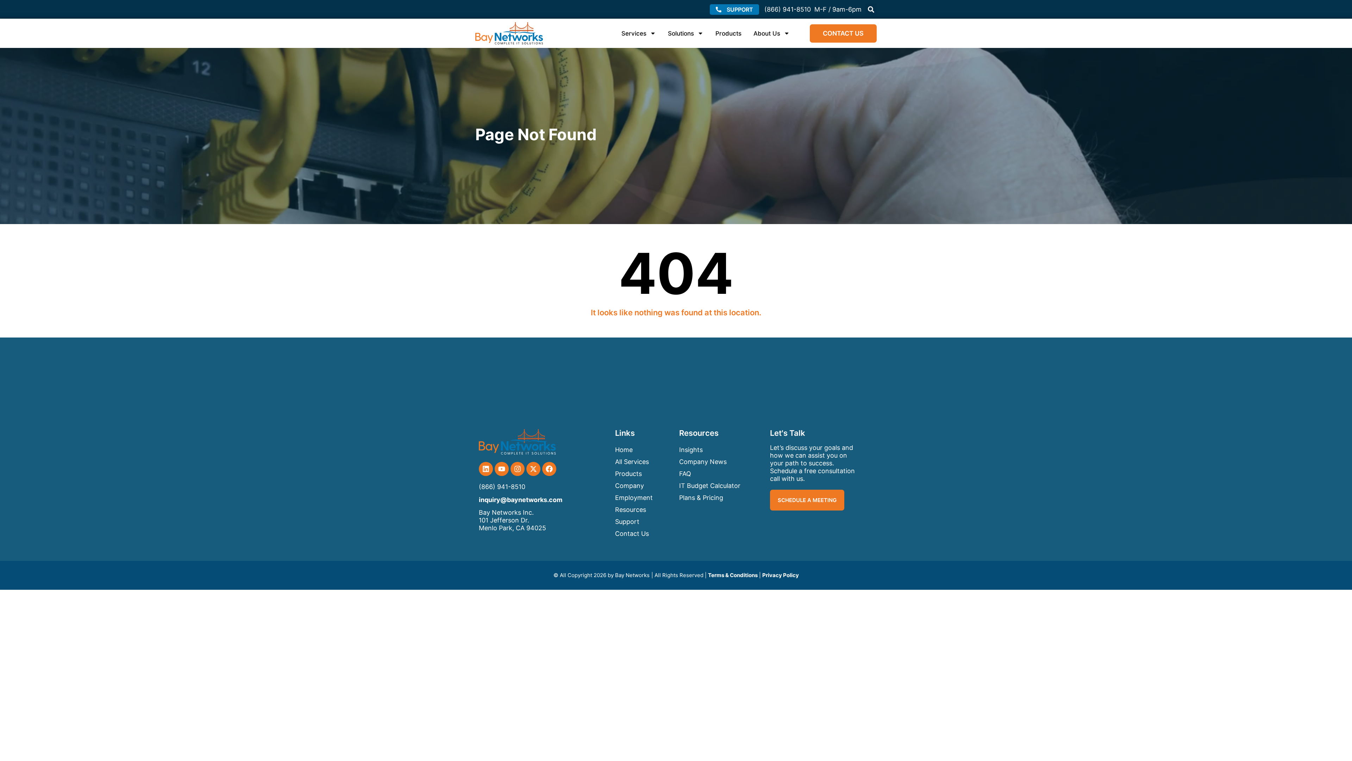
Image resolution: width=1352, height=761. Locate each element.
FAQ (685, 473)
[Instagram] (518, 469)
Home (624, 449)
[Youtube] (502, 469)
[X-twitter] (533, 469)
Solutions (681, 33)
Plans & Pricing (701, 497)
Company (629, 485)
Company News (703, 461)
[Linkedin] (486, 469)
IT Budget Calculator (709, 485)
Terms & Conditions (733, 575)
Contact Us (632, 533)
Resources (630, 509)
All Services (632, 461)
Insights (691, 449)
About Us (766, 33)
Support (627, 521)
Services (633, 33)
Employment (634, 497)
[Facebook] (549, 469)
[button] (871, 9)
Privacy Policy (780, 575)
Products (728, 33)
